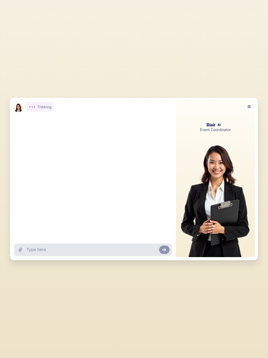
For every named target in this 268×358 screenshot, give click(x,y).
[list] (93, 166)
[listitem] (91, 106)
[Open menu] (249, 106)
